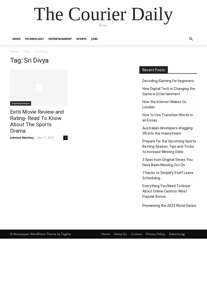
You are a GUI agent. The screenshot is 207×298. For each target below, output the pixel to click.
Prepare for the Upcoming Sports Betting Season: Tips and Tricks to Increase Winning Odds (169, 146)
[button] (191, 39)
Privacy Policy (155, 234)
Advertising (177, 234)
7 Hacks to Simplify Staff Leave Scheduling (167, 175)
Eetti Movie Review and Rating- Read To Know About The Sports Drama (37, 121)
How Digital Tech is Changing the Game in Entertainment (168, 91)
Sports (81, 39)
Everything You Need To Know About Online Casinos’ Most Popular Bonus (166, 191)
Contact (136, 234)
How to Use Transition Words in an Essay (167, 117)
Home (14, 51)
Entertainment (60, 39)
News (16, 39)
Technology (34, 39)
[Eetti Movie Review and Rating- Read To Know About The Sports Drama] (39, 87)
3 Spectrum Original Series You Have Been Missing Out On (167, 162)
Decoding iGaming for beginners (168, 81)
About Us (120, 234)
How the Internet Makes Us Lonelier (164, 104)
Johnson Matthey (22, 137)
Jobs (94, 39)
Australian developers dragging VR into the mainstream (167, 130)
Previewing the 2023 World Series (169, 206)
